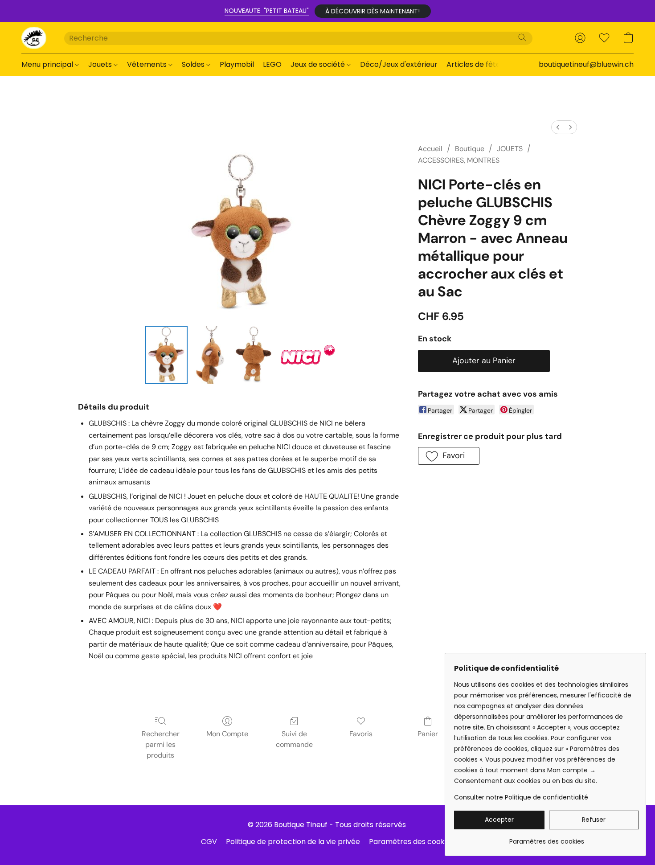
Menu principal (48, 64)
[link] (546, 838)
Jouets (101, 64)
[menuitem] (558, 127)
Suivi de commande (294, 739)
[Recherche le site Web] (522, 37)
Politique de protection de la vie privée (293, 841)
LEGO (272, 64)
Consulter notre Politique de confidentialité (521, 797)
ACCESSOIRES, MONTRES (458, 160)
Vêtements (147, 64)
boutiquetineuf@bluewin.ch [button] (586, 64)
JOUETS (510, 148)
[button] (373, 11)
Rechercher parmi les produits (161, 744)
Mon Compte (227, 733)
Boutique (469, 148)
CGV (209, 841)
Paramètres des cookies (411, 841)
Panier (428, 733)
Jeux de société (319, 64)
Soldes (194, 64)
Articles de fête (474, 64)
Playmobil (237, 64)
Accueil (430, 148)
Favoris (361, 733)
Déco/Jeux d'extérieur (399, 64)
